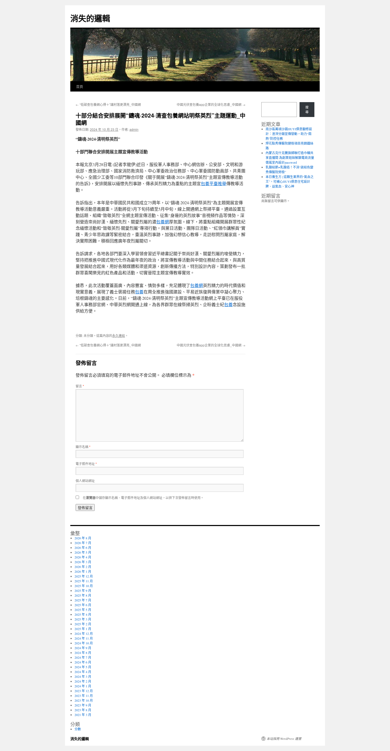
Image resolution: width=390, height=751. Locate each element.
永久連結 (118, 335)
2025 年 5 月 (83, 609)
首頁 (79, 86)
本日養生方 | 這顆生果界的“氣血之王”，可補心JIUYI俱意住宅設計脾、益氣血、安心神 (290, 181)
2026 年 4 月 (83, 557)
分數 (78, 729)
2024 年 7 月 (83, 657)
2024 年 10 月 (84, 643)
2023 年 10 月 (84, 700)
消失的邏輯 (90, 18)
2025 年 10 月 (84, 586)
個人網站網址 (85, 480)
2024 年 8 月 (83, 652)
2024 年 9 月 (83, 648)
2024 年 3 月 (83, 676)
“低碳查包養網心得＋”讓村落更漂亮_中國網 (108, 104)
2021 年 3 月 (83, 715)
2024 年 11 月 (84, 638)
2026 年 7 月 (83, 543)
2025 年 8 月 (83, 595)
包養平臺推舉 (213, 183)
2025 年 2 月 (83, 624)
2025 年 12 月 (84, 576)
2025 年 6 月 (83, 605)
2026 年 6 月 (83, 547)
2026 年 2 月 (83, 567)
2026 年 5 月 (83, 552)
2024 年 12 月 (84, 633)
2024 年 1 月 (83, 686)
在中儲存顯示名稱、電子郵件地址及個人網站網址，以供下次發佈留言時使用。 (143, 497)
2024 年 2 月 (83, 681)
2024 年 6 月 (83, 662)
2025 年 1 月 (83, 629)
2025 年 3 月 (83, 619)
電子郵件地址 (86, 463)
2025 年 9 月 (83, 590)
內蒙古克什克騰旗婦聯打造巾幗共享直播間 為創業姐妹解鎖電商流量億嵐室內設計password (290, 157)
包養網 (162, 221)
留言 (80, 386)
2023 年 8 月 (83, 710)
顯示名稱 (83, 446)
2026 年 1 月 (83, 571)
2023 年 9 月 (83, 705)
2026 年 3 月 (83, 562)
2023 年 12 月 (84, 691)
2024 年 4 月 (83, 672)
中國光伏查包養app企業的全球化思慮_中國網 (211, 104)
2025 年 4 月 (83, 614)
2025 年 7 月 (83, 600)
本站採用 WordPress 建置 (284, 738)
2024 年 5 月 (83, 667)
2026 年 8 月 (83, 538)
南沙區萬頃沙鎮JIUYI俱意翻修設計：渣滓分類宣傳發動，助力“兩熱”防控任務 (289, 134)
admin (133, 129)
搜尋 (307, 109)
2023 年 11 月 (84, 695)
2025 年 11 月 (84, 581)
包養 (139, 291)
